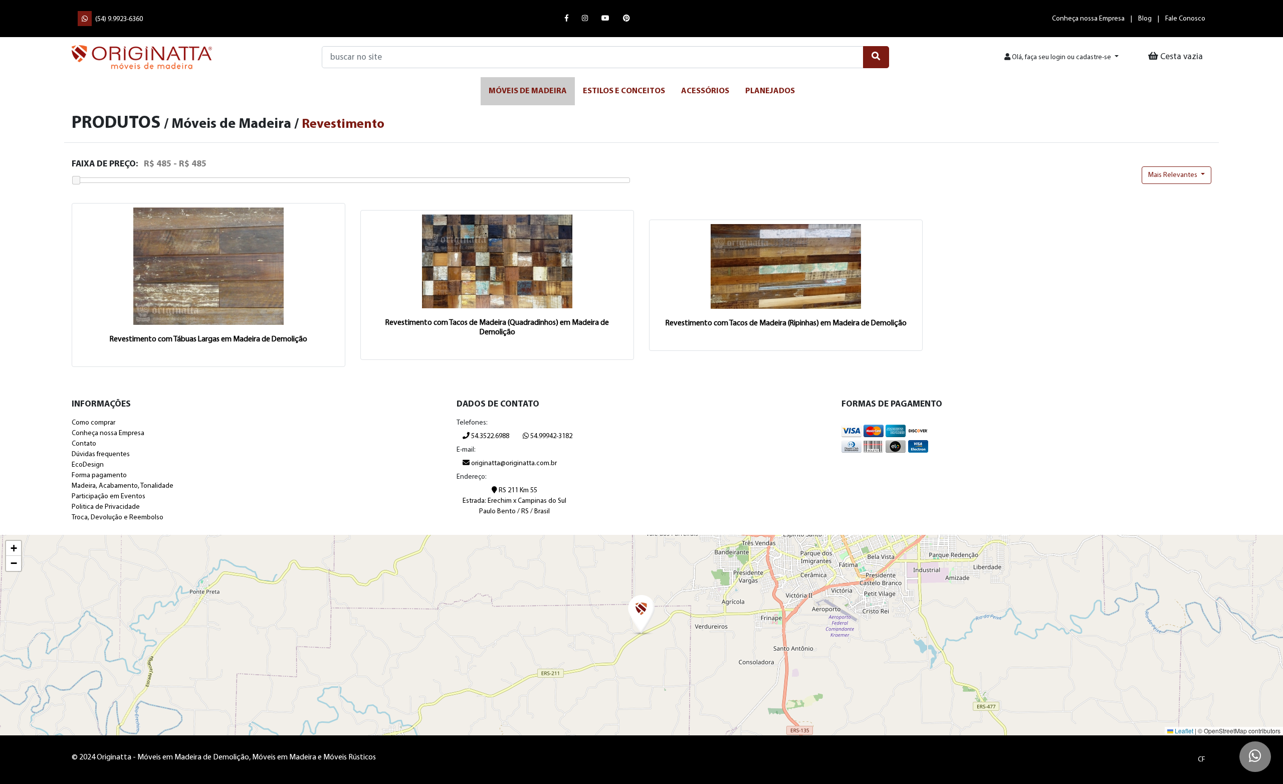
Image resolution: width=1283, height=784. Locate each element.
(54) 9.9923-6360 (118, 19)
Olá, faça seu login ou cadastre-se (1061, 57)
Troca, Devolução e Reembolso (117, 517)
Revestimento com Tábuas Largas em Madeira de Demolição (208, 339)
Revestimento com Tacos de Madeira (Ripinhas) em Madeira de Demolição (786, 323)
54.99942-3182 (550, 436)
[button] (641, 615)
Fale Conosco (1185, 19)
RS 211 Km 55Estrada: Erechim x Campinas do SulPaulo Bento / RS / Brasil (514, 501)
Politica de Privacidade (106, 507)
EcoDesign (88, 465)
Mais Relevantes (1173, 175)
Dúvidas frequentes (101, 454)
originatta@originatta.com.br (514, 463)
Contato (84, 444)
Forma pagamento (99, 475)
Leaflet (1183, 730)
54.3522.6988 (489, 436)
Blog (1145, 19)
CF (1201, 759)
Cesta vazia (1180, 57)
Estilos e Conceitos (624, 91)
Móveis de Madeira (528, 91)
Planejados (770, 91)
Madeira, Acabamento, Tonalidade (122, 486)
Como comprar (93, 423)
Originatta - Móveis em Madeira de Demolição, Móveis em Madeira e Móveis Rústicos (142, 57)
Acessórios (705, 91)
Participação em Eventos (108, 496)
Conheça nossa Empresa (1088, 19)
